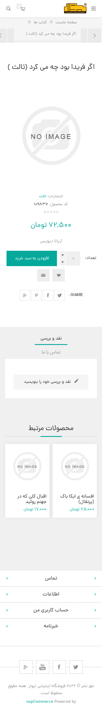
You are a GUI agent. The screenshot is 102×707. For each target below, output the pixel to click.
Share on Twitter (59, 295)
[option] (75, 480)
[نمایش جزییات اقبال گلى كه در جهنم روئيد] (27, 466)
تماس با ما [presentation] (51, 352)
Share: (76, 295)
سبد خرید (19, 6)
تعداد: (90, 258)
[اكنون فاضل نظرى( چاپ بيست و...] (91, 35)
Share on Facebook (48, 295)
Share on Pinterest (36, 295)
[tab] (51, 338)
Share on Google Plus (25, 295)
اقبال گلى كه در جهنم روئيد (31, 499)
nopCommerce (39, 702)
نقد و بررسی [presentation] (51, 338)
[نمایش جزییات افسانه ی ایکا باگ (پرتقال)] (75, 466)
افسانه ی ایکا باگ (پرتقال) (77, 499)
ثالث (42, 197)
